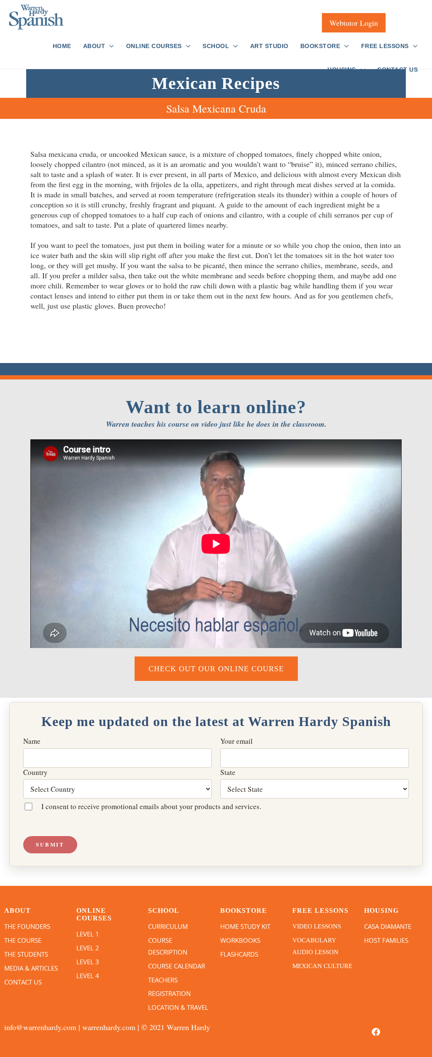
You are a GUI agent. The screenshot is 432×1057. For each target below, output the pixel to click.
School (215, 46)
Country (35, 772)
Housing (341, 69)
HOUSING (381, 910)
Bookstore (320, 46)
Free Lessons (385, 46)
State (227, 772)
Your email (236, 741)
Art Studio (269, 46)
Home (62, 46)
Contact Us (397, 69)
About (94, 46)
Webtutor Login (353, 23)
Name (31, 741)
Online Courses (154, 46)
